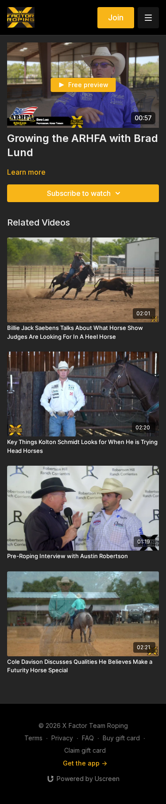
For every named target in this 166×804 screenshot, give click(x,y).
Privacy (62, 738)
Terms (33, 738)
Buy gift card (121, 738)
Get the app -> (85, 763)
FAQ (88, 738)
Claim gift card (85, 750)
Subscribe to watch (79, 193)
